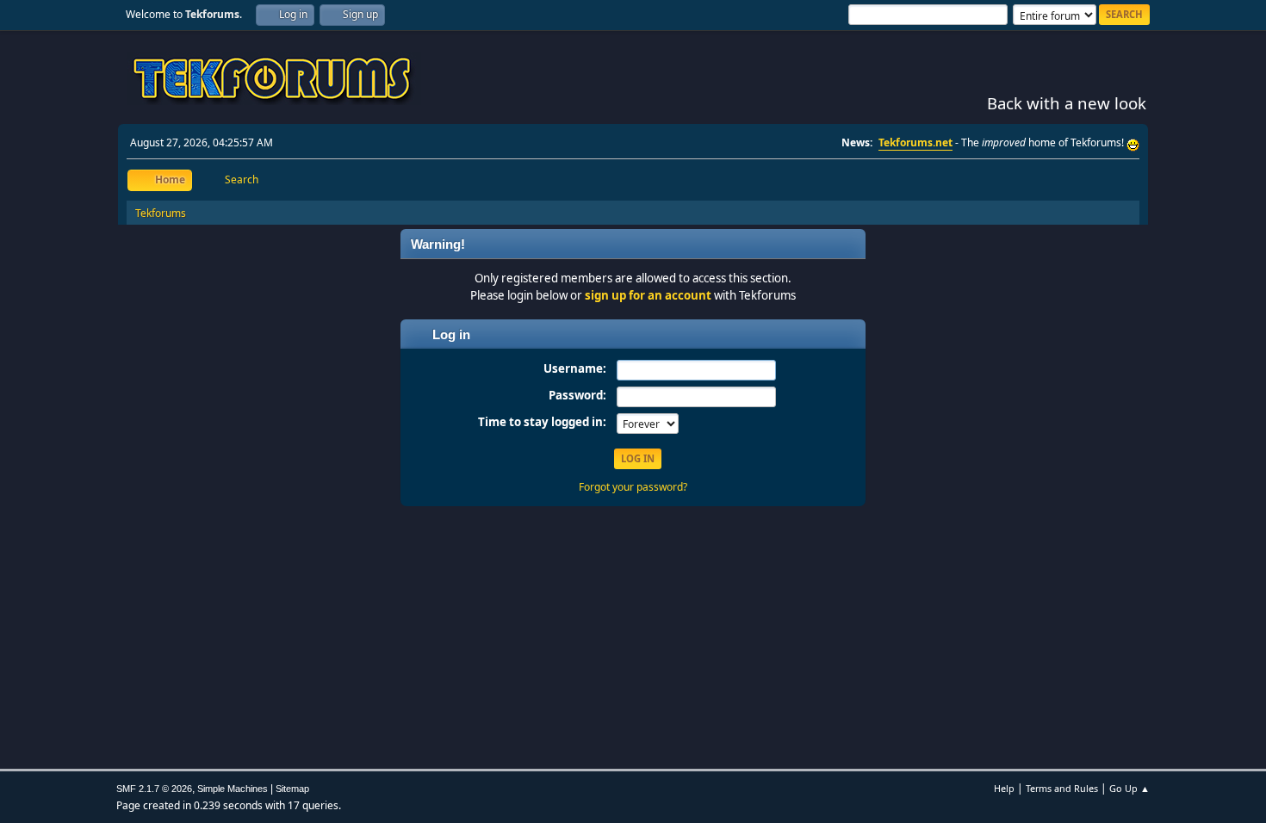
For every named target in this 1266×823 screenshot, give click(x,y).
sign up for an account (648, 295)
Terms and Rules (1062, 788)
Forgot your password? (633, 487)
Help (1004, 788)
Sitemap (292, 788)
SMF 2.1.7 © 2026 (154, 788)
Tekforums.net (915, 142)
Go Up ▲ (1129, 788)
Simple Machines (232, 788)
